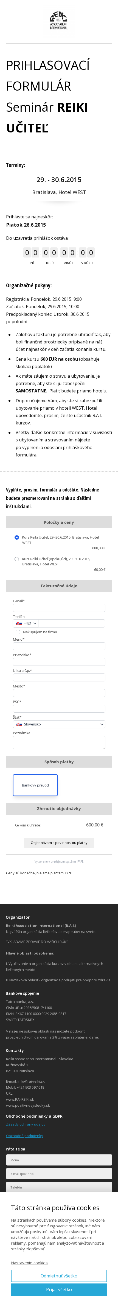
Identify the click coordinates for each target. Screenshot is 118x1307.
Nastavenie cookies (29, 1262)
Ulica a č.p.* (22, 670)
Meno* (18, 639)
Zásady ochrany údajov (26, 1124)
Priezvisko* (22, 654)
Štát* (17, 717)
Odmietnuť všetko (59, 1276)
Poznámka (21, 732)
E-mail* (19, 600)
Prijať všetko (59, 1289)
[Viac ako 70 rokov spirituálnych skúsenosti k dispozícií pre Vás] (59, 21)
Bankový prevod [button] (35, 785)
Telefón (19, 616)
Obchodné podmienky (24, 1135)
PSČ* (17, 701)
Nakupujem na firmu (39, 631)
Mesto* (19, 686)
